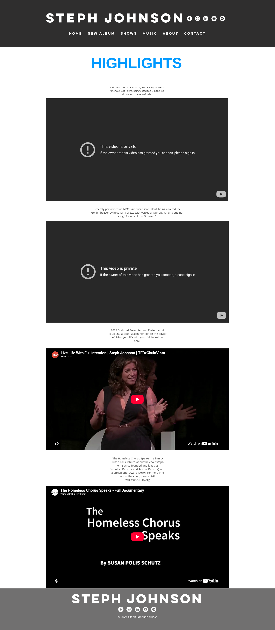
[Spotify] (222, 18)
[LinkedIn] (205, 18)
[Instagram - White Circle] (197, 18)
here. (137, 341)
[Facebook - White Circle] (189, 18)
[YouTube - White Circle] (214, 18)
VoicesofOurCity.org (137, 480)
